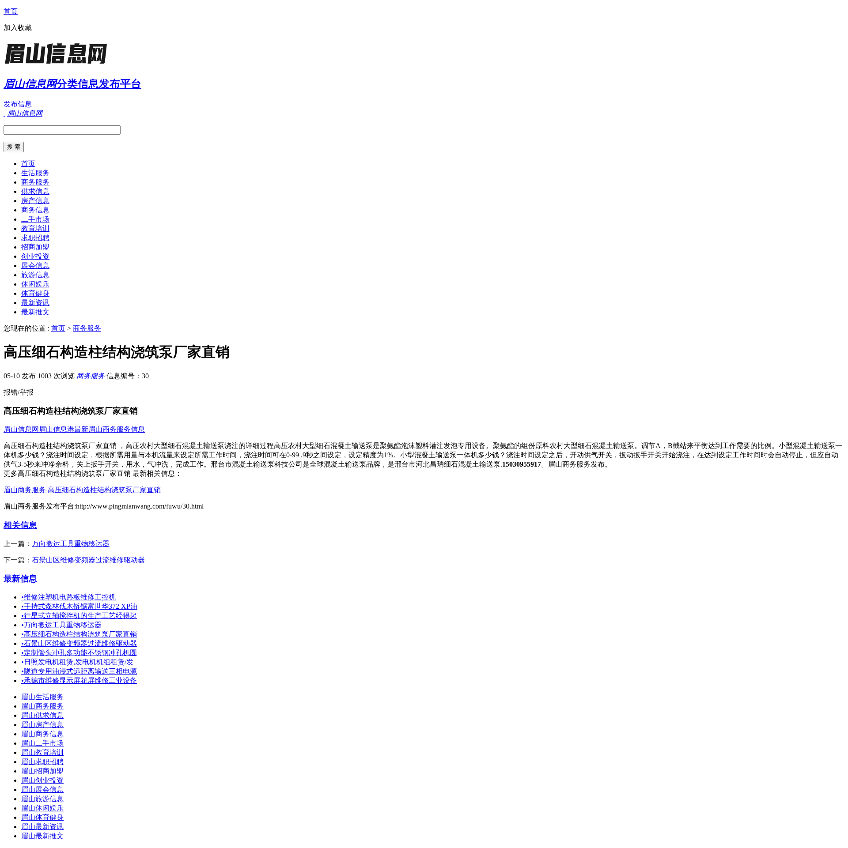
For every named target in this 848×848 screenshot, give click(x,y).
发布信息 (18, 104)
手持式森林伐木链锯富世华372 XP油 (79, 606)
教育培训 (35, 228)
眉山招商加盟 (42, 771)
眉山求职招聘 (42, 761)
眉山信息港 (56, 429)
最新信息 (20, 578)
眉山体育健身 (42, 817)
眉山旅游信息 (42, 799)
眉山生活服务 (42, 697)
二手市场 (35, 219)
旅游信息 (35, 275)
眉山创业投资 (42, 780)
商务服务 (35, 182)
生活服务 (35, 173)
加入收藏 (18, 27)
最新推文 (35, 312)
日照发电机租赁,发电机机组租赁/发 (77, 662)
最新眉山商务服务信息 (109, 429)
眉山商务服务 (25, 490)
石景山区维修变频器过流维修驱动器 (88, 560)
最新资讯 (35, 302)
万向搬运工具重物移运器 (71, 543)
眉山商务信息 (42, 734)
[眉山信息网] (59, 64)
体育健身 (35, 293)
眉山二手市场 (42, 743)
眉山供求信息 (42, 715)
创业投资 (35, 256)
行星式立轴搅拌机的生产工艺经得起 (79, 615)
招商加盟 (35, 247)
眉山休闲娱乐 (42, 808)
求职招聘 (35, 237)
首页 (11, 11)
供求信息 (35, 191)
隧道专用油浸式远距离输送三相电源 (79, 671)
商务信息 (35, 210)
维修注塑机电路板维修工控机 (68, 597)
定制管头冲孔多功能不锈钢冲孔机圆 (79, 652)
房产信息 (35, 200)
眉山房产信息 (42, 724)
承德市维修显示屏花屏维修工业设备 (79, 680)
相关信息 (20, 525)
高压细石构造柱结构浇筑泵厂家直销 (104, 490)
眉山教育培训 (42, 752)
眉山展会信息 (42, 789)
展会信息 (35, 265)
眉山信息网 (21, 429)
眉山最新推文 (42, 836)
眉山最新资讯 (42, 826)
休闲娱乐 (35, 284)
